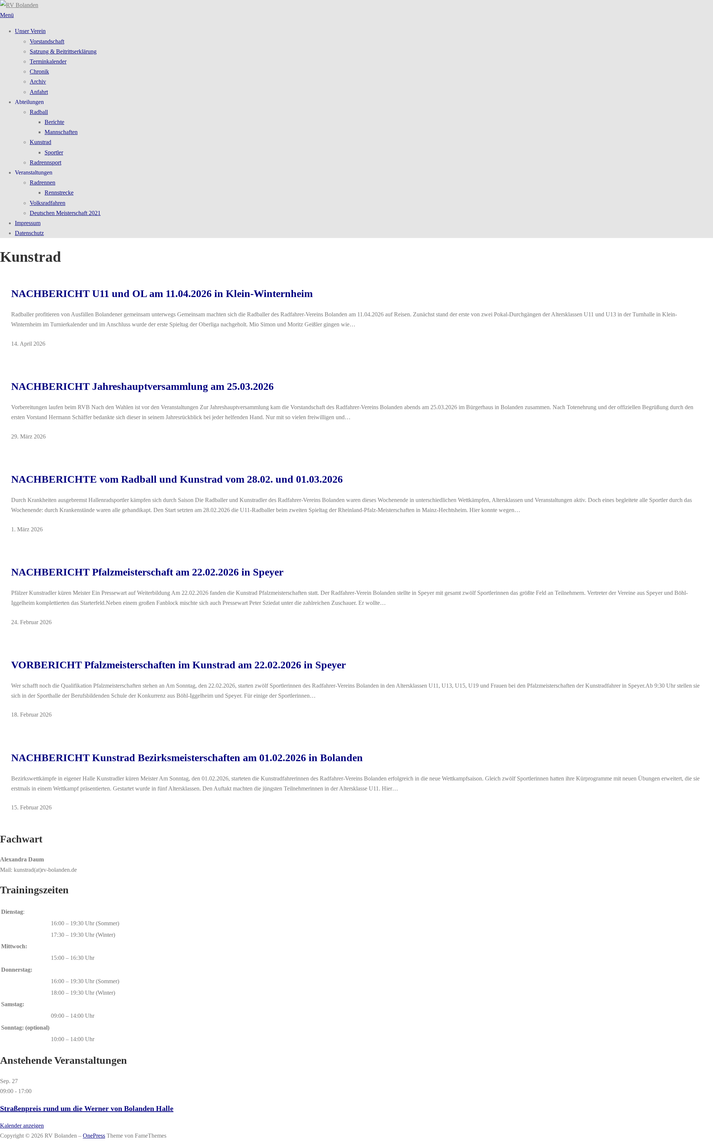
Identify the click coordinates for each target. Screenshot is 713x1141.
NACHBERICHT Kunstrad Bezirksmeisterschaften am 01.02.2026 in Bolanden (187, 757)
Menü (7, 15)
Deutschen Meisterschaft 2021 (65, 213)
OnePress (94, 1135)
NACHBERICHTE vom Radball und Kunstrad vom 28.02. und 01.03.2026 (177, 479)
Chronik (39, 71)
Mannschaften (61, 132)
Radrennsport (45, 162)
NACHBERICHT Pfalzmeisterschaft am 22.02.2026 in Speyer (147, 572)
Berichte (54, 122)
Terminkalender (48, 61)
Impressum (27, 223)
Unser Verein (30, 31)
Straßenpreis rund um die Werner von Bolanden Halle (86, 1108)
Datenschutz (29, 233)
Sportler (54, 152)
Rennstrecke (59, 192)
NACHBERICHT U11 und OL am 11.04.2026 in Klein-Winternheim (162, 293)
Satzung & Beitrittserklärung (63, 51)
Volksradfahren (47, 203)
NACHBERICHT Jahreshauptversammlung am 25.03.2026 (142, 386)
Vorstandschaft (47, 41)
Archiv (38, 81)
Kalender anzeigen (22, 1125)
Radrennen (42, 182)
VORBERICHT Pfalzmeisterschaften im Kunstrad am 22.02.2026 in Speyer (178, 665)
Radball (39, 112)
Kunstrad (40, 142)
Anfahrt (39, 92)
